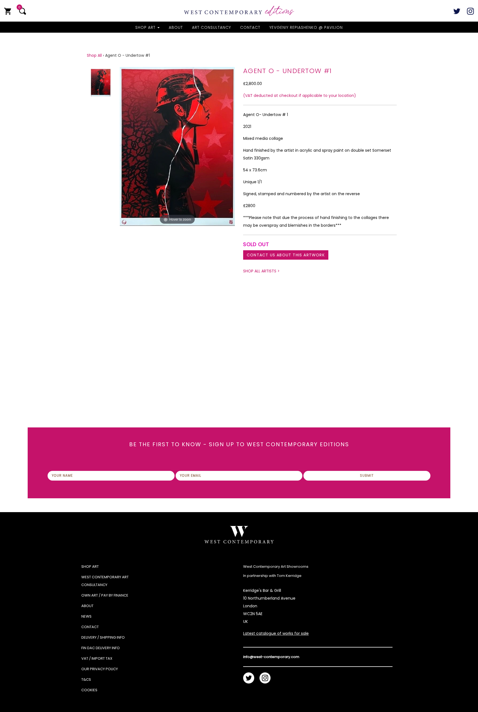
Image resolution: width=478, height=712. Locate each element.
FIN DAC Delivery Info (100, 648)
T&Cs (86, 679)
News (86, 616)
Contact (250, 27)
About (176, 27)
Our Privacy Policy (99, 669)
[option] (177, 221)
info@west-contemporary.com (271, 656)
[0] (7, 11)
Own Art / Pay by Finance (104, 595)
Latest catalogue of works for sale (276, 633)
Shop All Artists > (261, 271)
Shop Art (146, 27)
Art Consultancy (211, 27)
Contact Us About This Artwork (286, 255)
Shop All (94, 55)
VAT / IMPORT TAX (96, 658)
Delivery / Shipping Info (103, 637)
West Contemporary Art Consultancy (105, 580)
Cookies (89, 690)
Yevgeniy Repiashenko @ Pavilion (306, 27)
